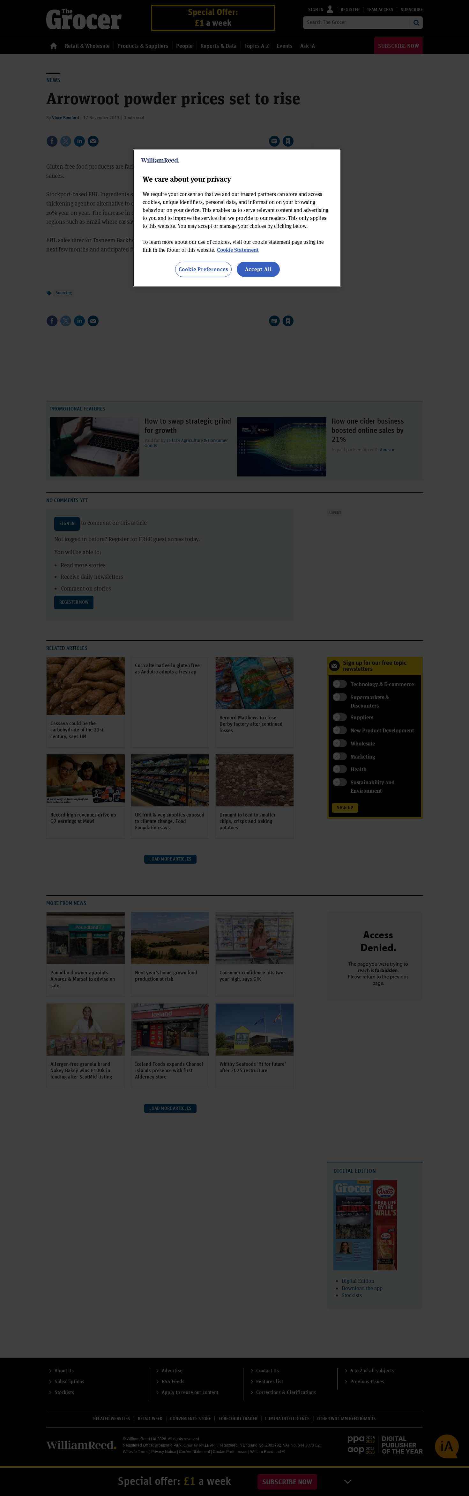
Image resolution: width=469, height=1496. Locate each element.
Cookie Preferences (203, 269)
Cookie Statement (238, 249)
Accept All (258, 269)
